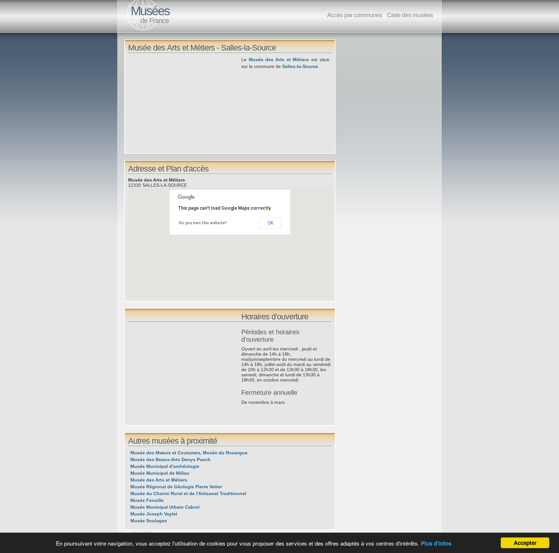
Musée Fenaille (147, 500)
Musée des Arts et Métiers (279, 59)
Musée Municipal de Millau (159, 473)
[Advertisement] (184, 101)
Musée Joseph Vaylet (153, 513)
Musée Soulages (148, 520)
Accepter (525, 543)
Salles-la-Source (300, 66)
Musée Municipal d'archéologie (164, 466)
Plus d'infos (436, 543)
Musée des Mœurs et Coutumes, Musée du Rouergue (188, 452)
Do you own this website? (203, 223)
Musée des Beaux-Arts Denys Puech (170, 459)
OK (270, 223)
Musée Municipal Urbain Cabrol (165, 507)
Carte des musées (410, 14)
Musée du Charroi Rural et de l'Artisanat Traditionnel (188, 493)
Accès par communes (354, 14)
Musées (150, 11)
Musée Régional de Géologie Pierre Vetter (176, 486)
